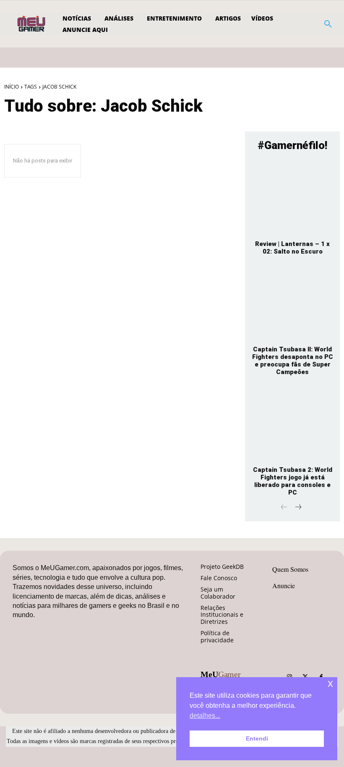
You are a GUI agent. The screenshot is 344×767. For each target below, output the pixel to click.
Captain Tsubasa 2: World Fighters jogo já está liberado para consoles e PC (292, 481)
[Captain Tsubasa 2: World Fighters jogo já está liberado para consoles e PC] (292, 423)
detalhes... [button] (205, 715)
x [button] (330, 683)
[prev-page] (284, 508)
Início (11, 86)
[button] (328, 24)
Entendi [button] (257, 738)
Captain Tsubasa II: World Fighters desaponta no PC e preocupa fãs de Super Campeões (292, 361)
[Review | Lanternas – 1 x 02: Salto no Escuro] (292, 197)
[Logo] (32, 24)
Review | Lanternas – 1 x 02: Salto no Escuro (292, 247)
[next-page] (297, 508)
